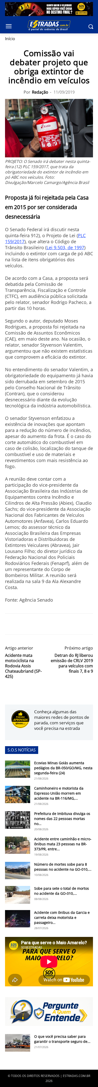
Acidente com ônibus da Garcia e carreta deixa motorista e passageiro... (62, 917)
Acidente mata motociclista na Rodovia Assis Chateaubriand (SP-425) (23, 666)
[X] (22, 624)
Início (10, 38)
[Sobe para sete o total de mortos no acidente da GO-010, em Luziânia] (17, 895)
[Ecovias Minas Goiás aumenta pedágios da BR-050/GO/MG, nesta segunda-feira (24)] (17, 769)
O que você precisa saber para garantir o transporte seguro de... (62, 1039)
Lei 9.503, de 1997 (65, 247)
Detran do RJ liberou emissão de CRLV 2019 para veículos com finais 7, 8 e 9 (72, 663)
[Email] (45, 624)
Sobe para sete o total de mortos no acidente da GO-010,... (61, 891)
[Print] (56, 624)
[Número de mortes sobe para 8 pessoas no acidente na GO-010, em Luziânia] (17, 870)
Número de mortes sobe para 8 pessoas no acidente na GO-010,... (62, 867)
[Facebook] (10, 624)
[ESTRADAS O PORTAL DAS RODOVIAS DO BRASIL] (49, 25)
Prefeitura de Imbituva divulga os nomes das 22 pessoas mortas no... (62, 818)
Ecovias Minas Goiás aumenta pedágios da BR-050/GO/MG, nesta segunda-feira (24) (63, 767)
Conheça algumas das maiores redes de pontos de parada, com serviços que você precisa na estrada (61, 720)
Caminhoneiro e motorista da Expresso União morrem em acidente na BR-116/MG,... (58, 793)
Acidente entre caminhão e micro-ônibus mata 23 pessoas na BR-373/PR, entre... (62, 844)
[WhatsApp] (33, 624)
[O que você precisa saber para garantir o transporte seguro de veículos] (17, 1043)
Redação (40, 92)
